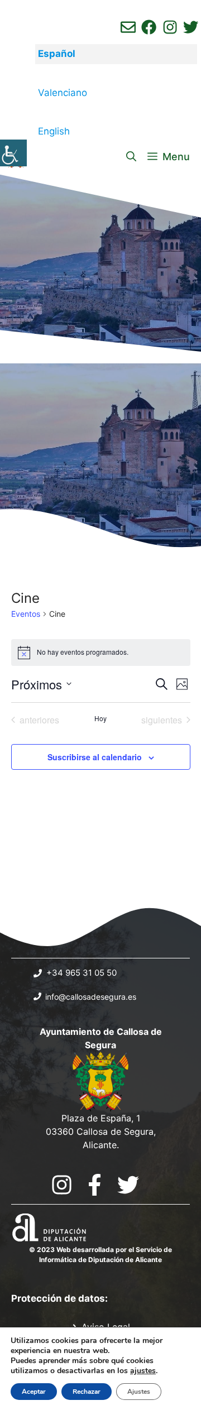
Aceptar (34, 1391)
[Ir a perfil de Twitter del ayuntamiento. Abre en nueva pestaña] (190, 27)
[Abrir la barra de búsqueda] (131, 157)
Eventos (25, 613)
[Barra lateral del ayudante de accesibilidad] (13, 153)
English (54, 131)
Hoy (100, 718)
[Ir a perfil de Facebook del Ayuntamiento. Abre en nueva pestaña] (148, 27)
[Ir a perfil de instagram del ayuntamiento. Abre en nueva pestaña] (170, 27)
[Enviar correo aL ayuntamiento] (128, 27)
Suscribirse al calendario (94, 756)
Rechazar (86, 1391)
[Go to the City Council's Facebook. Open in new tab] (95, 1185)
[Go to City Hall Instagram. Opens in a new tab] (62, 1185)
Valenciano (62, 92)
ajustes (143, 1371)
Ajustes (138, 1391)
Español (56, 53)
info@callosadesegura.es (90, 996)
